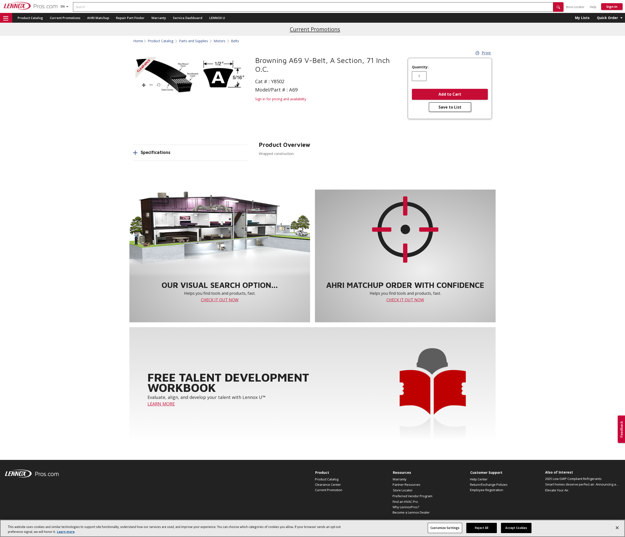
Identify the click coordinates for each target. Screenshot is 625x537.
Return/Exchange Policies (489, 484)
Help (593, 7)
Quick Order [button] (607, 17)
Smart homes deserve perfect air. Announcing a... (581, 484)
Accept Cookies (516, 527)
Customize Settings (444, 527)
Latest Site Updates (315, 29)
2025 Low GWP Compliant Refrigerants (573, 478)
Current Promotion (328, 490)
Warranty (158, 18)
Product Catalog (30, 18)
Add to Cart (449, 94)
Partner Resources (406, 484)
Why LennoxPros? (406, 507)
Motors (219, 41)
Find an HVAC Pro (405, 501)
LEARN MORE (161, 404)
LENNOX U (217, 18)
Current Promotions (65, 18)
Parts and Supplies (193, 41)
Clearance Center (328, 484)
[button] (558, 7)
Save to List (449, 107)
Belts (235, 41)
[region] (312, 528)
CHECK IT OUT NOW (220, 300)
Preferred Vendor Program (412, 496)
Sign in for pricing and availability (280, 99)
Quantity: (420, 67)
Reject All (481, 527)
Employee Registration (486, 490)
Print (486, 53)
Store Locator (575, 7)
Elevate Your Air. (557, 490)
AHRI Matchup (98, 18)
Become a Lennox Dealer (411, 512)
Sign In (611, 6)
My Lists (582, 17)
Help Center (479, 479)
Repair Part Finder (130, 18)
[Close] (617, 527)
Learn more (65, 531)
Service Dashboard (187, 18)
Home (138, 41)
